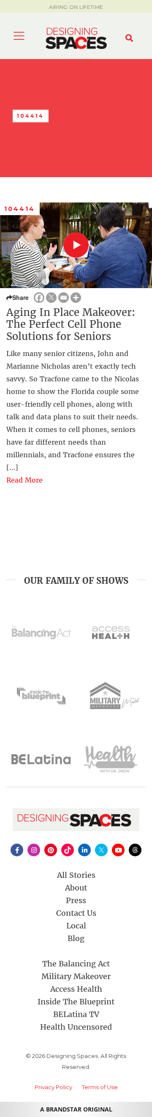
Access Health (76, 989)
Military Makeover (76, 976)
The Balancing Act (76, 964)
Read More (24, 480)
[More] (76, 297)
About (76, 888)
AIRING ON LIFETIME (76, 7)
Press (76, 900)
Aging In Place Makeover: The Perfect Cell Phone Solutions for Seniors (70, 324)
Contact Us (76, 913)
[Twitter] (51, 297)
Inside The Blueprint (76, 1001)
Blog (76, 938)
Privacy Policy (53, 1087)
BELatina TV (76, 1014)
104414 (19, 209)
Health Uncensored (76, 1027)
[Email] (63, 297)
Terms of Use (100, 1087)
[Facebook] (39, 297)
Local (76, 926)
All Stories (76, 875)
